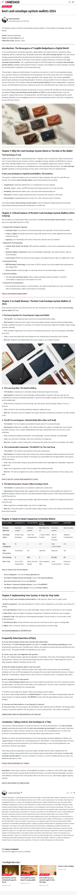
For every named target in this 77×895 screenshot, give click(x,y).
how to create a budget (66, 866)
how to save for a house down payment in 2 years (20, 479)
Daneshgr (12, 2)
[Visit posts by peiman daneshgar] (5, 20)
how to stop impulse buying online (14, 293)
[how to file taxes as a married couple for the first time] (47, 870)
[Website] (72, 793)
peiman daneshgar (14, 18)
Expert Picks (7, 6)
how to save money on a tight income (15, 783)
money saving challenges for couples (15, 763)
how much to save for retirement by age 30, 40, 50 (9, 880)
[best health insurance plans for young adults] (29, 870)
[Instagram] (74, 793)
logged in (14, 851)
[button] (3, 2)
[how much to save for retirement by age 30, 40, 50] (10, 870)
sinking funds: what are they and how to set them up (21, 714)
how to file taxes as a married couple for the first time (47, 880)
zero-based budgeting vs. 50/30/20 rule (16, 630)
